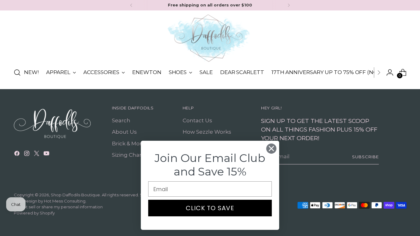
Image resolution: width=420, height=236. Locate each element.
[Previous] (131, 5)
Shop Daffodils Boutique (75, 194)
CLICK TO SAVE (210, 208)
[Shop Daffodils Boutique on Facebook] (17, 154)
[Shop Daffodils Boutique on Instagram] (27, 154)
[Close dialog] (271, 148)
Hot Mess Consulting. (65, 201)
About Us (124, 132)
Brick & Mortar (130, 143)
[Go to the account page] (390, 72)
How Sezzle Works (207, 132)
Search (121, 120)
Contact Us (197, 120)
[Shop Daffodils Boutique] (210, 38)
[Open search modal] (17, 72)
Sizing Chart (128, 155)
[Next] (288, 5)
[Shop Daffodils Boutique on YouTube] (47, 154)
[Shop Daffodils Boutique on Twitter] (37, 154)
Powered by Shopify (34, 212)
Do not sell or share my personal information (58, 206)
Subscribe (365, 156)
